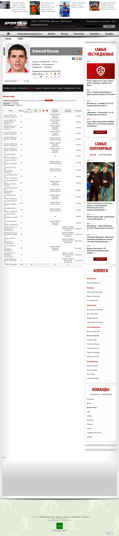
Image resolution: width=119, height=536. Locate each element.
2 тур (14, 120)
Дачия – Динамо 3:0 (10, 134)
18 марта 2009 (8, 245)
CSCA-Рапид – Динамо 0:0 (9, 171)
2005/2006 (24, 100)
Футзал (64, 33)
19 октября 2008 (9, 201)
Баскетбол (79, 33)
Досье (14, 88)
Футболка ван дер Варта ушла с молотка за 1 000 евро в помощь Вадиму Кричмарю (48, 7)
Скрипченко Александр (95, 322)
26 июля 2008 (8, 137)
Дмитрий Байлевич (55, 116)
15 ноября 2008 (9, 221)
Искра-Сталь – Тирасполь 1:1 (8, 229)
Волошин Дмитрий (93, 331)
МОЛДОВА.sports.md (47, 517)
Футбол (51, 33)
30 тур (14, 253)
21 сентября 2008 (10, 180)
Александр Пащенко (69, 229)
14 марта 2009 (8, 238)
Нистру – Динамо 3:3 (11, 178)
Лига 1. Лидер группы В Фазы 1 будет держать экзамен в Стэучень (101, 94)
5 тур (15, 137)
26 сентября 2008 (10, 188)
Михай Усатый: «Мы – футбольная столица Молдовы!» (100, 217)
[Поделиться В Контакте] (80, 58)
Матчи (31, 88)
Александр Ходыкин (55, 223)
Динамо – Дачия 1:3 (10, 198)
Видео (60, 88)
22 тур (15, 232)
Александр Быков (55, 163)
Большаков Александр (95, 310)
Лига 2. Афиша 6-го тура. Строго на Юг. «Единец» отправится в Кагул (100, 83)
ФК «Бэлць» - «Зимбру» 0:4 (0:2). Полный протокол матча (100, 104)
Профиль (7, 88)
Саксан (89, 428)
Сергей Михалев (55, 139)
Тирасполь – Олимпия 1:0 (8, 249)
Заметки (47, 88)
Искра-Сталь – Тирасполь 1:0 (8, 242)
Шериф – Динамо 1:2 (11, 157)
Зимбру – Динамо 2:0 (11, 145)
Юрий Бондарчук (68, 261)
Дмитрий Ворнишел (68, 241)
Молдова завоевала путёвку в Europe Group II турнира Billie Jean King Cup (108, 6)
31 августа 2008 (9, 167)
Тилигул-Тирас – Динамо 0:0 (9, 122)
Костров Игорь (92, 340)
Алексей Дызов (55, 191)
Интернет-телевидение (21, 27)
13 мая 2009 (8, 258)
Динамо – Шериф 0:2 (11, 224)
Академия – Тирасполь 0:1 (8, 255)
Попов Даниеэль (92, 300)
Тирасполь (78, 228)
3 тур (15, 126)
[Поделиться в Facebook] (73, 58)
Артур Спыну (55, 204)
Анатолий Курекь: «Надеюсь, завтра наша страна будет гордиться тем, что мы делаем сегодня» (19, 7)
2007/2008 (40, 100)
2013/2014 (6, 102)
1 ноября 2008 (8, 214)
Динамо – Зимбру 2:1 (11, 211)
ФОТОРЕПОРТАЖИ (44, 21)
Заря (88, 412)
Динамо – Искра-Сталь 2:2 (9, 128)
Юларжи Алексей (93, 356)
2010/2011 (64, 100)
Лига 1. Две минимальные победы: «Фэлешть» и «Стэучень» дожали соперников (100, 123)
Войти (114, 21)
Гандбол (109, 33)
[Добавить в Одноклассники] (77, 58)
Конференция (69, 88)
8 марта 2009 (8, 232)
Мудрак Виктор (92, 318)
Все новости (100, 132)
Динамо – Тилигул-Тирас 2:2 (10, 184)
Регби (8, 38)
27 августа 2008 (9, 160)
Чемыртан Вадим (93, 378)
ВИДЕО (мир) (55, 21)
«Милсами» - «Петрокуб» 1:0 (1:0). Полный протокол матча (100, 113)
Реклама (59, 517)
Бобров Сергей (92, 366)
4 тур (15, 132)
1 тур (14, 115)
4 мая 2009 (7, 253)
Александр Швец (54, 210)
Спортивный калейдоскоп (29, 33)
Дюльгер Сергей (92, 314)
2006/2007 (32, 100)
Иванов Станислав (93, 296)
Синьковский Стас (93, 348)
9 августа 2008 (8, 148)
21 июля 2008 (8, 132)
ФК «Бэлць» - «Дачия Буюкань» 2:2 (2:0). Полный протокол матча (100, 228)
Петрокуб (90, 424)
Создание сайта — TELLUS (59, 530)
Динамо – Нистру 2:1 (11, 117)
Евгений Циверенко (55, 122)
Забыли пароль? (106, 21)
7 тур (15, 148)
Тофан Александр (93, 352)
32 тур (14, 258)
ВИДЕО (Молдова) (66, 21)
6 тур (15, 144)
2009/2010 (56, 100)
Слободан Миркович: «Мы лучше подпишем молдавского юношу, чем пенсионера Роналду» (100, 239)
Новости (38, 88)
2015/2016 (14, 102)
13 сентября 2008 (10, 175)
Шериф (89, 437)
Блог (78, 88)
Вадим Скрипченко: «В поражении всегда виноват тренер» (98, 250)
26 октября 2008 (9, 208)
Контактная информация (72, 517)
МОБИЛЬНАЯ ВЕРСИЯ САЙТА (39, 25)
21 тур (15, 227)
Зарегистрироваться (93, 21)
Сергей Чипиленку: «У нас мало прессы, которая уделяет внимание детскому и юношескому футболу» (99, 206)
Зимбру (89, 416)
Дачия (89, 403)
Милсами (90, 420)
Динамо (78, 116)
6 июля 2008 (8, 120)
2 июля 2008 (8, 115)
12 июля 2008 (8, 126)
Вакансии (85, 517)
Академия (90, 399)
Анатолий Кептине (69, 235)
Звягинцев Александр (94, 292)
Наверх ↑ (109, 533)
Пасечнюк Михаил (93, 344)
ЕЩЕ (20, 38)
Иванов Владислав (93, 283)
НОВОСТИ (34, 21)
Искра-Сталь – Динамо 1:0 (8, 191)
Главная (8, 33)
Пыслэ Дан (91, 374)
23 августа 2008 (9, 154)
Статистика (23, 88)
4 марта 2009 (8, 227)
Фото (54, 88)
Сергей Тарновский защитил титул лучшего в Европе (78, 5)
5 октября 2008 (9, 195)
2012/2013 (72, 100)
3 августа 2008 (8, 144)
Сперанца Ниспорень (94, 433)
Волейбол (94, 33)
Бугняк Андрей (92, 370)
